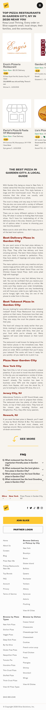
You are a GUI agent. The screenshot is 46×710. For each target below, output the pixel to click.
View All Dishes (29, 684)
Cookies (26, 642)
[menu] (40, 5)
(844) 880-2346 (9, 697)
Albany (26, 589)
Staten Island (28, 563)
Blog (5, 556)
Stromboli (27, 673)
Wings (25, 678)
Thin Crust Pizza (9, 670)
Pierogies (26, 663)
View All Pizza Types (11, 687)
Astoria (26, 599)
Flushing (26, 604)
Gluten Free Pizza (10, 650)
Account (6, 584)
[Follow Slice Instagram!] (42, 508)
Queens (26, 573)
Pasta (25, 657)
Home (5, 540)
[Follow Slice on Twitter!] (31, 508)
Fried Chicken (28, 652)
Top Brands (7, 573)
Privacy (6, 589)
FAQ (4, 579)
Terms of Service (9, 594)
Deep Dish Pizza (9, 640)
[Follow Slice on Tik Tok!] (34, 508)
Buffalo (26, 568)
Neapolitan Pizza (10, 655)
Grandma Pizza (9, 665)
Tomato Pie (7, 660)
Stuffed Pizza (8, 675)
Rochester (27, 579)
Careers (6, 551)
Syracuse (26, 594)
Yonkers (26, 584)
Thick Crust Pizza (10, 680)
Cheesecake (28, 627)
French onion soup (30, 647)
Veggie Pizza (8, 635)
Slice (4, 496)
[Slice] (6, 5)
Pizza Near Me (9, 561)
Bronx (25, 558)
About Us (7, 545)
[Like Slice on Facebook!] (27, 508)
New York (13, 496)
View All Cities (29, 610)
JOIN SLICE (23, 520)
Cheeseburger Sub (30, 632)
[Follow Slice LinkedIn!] (38, 508)
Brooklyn (26, 553)
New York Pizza (9, 624)
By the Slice (8, 645)
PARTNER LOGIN (23, 529)
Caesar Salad (28, 622)
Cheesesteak (28, 637)
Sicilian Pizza (8, 629)
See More (27, 438)
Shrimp (26, 668)
